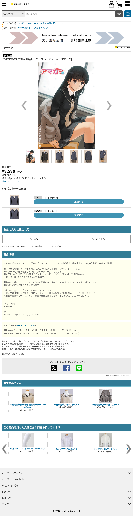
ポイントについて (11, 181)
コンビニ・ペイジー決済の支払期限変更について (40, 23)
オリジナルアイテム (12, 473)
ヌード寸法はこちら (25, 325)
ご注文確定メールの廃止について (33, 28)
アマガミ (8, 48)
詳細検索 (128, 14)
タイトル (100, 238)
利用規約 (6, 491)
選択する (78, 201)
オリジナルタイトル (13, 479)
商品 (35, 238)
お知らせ (6, 497)
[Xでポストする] (54, 370)
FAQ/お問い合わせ (12, 485)
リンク (5, 504)
